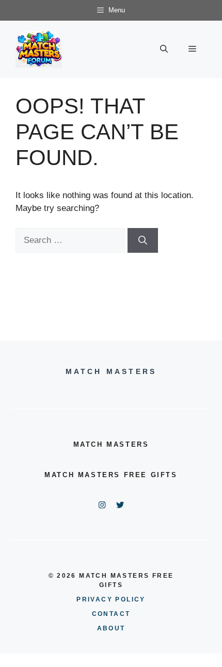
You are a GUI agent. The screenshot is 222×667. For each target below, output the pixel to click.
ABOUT (111, 628)
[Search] (143, 240)
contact (111, 613)
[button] (164, 49)
